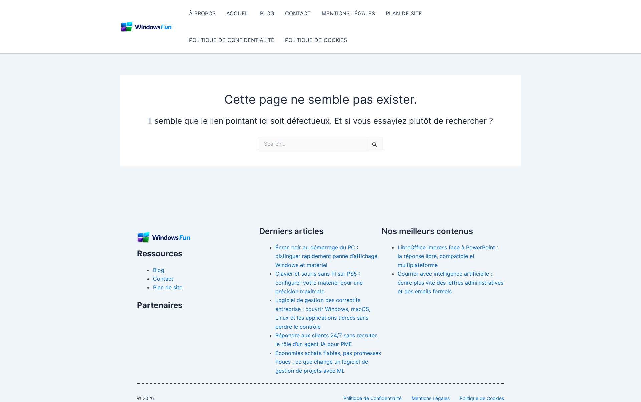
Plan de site (404, 13)
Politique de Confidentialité (231, 40)
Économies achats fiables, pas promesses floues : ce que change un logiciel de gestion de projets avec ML (328, 362)
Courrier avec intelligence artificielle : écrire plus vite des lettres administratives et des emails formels (450, 282)
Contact (298, 13)
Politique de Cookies (316, 40)
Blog (267, 13)
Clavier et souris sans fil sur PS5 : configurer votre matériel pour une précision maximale (319, 282)
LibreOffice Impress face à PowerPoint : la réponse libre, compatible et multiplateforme (448, 256)
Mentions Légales (348, 13)
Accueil (237, 13)
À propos (202, 13)
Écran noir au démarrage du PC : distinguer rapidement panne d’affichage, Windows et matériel (327, 256)
